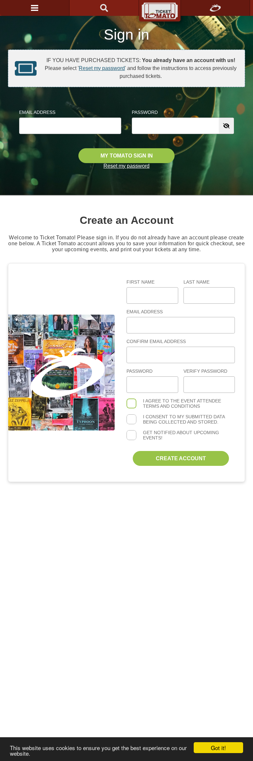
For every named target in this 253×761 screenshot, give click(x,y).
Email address (144, 311)
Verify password (205, 371)
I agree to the (182, 403)
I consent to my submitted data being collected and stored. (184, 419)
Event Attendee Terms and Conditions (182, 403)
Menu (34, 8)
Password (145, 112)
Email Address (37, 112)
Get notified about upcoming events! (181, 435)
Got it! (218, 748)
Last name (196, 282)
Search (104, 8)
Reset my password (102, 68)
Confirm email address (156, 341)
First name (140, 282)
